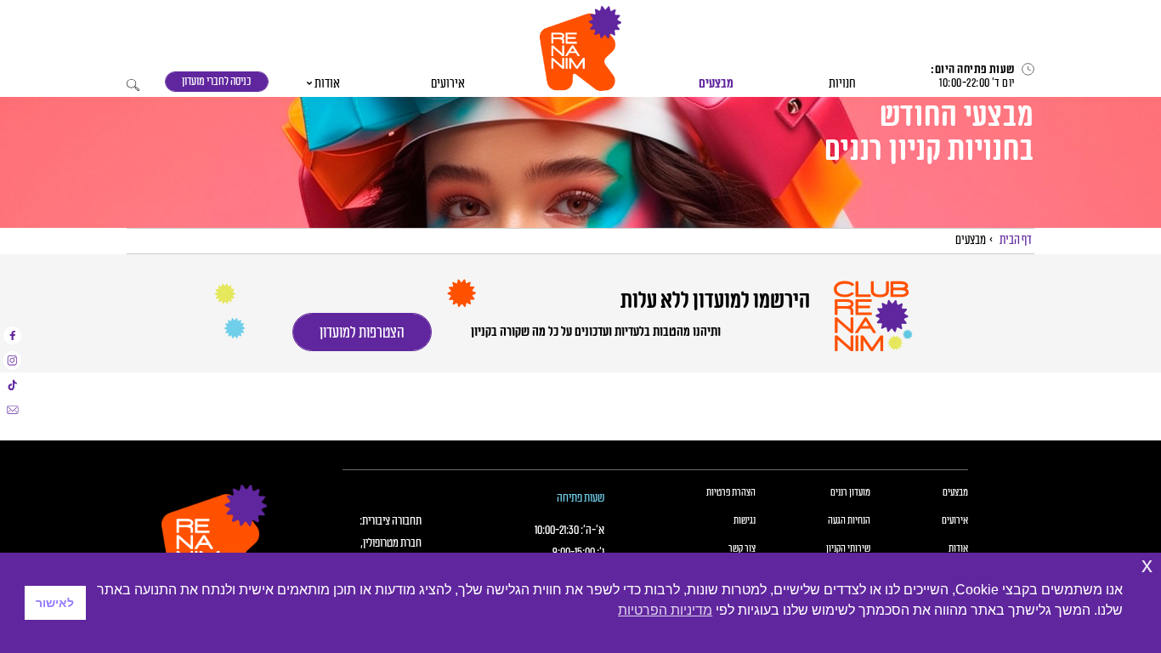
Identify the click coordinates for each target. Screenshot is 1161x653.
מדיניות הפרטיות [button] (665, 610)
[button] (581, 48)
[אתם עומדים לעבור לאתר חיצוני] (12, 335)
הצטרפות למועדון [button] (362, 333)
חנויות (842, 84)
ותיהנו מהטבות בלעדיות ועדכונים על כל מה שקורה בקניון (596, 332)
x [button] (1147, 565)
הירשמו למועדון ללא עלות (713, 301)
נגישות (744, 521)
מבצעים (716, 84)
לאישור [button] (55, 603)
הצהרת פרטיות (731, 493)
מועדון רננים (850, 493)
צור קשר (742, 549)
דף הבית (1016, 240)
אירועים (448, 84)
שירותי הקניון (848, 549)
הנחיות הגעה (849, 521)
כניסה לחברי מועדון (216, 81)
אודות (327, 84)
